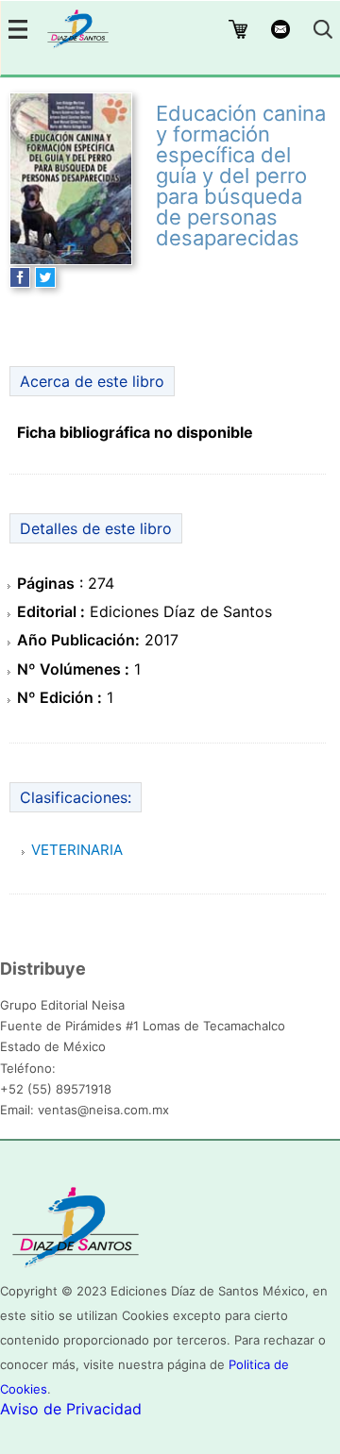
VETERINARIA (77, 850)
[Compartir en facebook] (19, 282)
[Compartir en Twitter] (45, 282)
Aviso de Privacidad (71, 1408)
